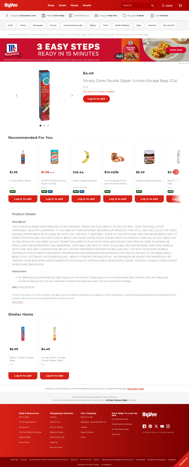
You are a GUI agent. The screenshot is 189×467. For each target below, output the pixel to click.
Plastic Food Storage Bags (100, 34)
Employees (140, 459)
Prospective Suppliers (157, 459)
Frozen (53, 25)
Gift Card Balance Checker (30, 432)
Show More (17, 302)
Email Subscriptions (27, 422)
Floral (105, 25)
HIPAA (96, 459)
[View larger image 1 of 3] (44, 95)
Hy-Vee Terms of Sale (116, 400)
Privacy (23, 459)
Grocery (53, 417)
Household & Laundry (73, 25)
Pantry (23, 25)
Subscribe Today (135, 389)
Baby (139, 25)
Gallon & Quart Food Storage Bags (131, 34)
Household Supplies (40, 34)
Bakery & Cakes (56, 432)
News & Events (87, 432)
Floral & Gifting (56, 427)
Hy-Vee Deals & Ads (120, 419)
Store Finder (24, 442)
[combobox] (138, 5)
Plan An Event (56, 447)
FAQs (83, 437)
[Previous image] (16, 95)
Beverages (38, 25)
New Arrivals (168, 25)
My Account (24, 427)
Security (74, 459)
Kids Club (116, 434)
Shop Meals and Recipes (122, 424)
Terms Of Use (85, 459)
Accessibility (106, 464)
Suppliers (172, 459)
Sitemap (14, 459)
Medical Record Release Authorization (117, 459)
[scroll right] (176, 172)
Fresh (10, 25)
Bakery (93, 25)
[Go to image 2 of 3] (44, 125)
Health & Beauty (122, 25)
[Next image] (72, 95)
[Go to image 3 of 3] (48, 125)
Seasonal (152, 25)
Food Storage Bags (76, 34)
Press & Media (25, 437)
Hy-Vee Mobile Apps (120, 429)
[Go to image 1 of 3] (40, 125)
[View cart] (180, 5)
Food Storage (58, 34)
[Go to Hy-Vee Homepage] (11, 5)
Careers (84, 427)
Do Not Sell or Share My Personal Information (48, 459)
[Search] (152, 5)
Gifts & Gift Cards (57, 437)
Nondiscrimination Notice (88, 464)
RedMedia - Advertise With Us (93, 422)
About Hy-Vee (87, 417)
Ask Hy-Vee (23, 417)
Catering (53, 442)
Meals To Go (55, 422)
